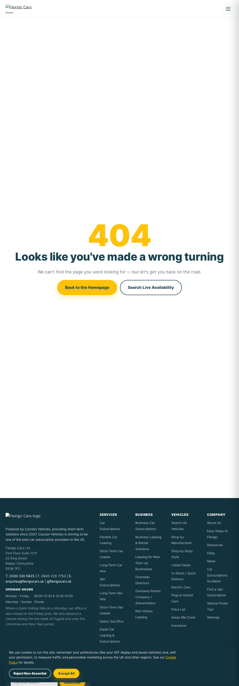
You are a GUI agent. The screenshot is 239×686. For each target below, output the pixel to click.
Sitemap (213, 617)
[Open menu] (228, 9)
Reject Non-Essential (30, 673)
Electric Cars (180, 587)
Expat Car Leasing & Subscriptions (110, 635)
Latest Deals (180, 565)
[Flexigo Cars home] (22, 9)
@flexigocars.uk (59, 581)
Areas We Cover (183, 617)
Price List (178, 609)
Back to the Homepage (87, 287)
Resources (215, 545)
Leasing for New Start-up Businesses (147, 563)
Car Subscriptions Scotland (217, 575)
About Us (214, 523)
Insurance (178, 625)
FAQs (211, 553)
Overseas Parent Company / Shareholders (148, 597)
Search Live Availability (151, 287)
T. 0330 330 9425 (20, 576)
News (211, 561)
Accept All (66, 673)
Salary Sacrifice (111, 621)
